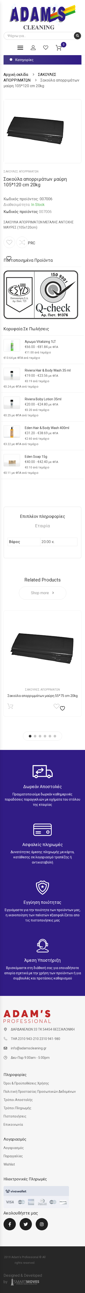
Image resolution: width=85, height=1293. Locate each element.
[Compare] (22, 242)
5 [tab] (50, 736)
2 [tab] (35, 736)
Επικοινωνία (13, 1124)
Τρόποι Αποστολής (18, 1100)
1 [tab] (30, 736)
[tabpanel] (42, 663)
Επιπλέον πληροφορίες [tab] (42, 516)
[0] (62, 48)
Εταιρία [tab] (42, 525)
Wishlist (9, 1164)
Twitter (26, 1227)
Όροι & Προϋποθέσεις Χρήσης (26, 1083)
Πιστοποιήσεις (15, 1116)
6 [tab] (55, 736)
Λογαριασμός (14, 1148)
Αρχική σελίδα (16, 74)
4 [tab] (45, 736)
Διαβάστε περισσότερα (10, 707)
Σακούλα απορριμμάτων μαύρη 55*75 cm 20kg (43, 696)
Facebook (10, 1227)
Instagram (42, 1227)
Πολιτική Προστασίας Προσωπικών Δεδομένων (40, 1091)
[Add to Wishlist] (9, 249)
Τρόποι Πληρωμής (17, 1108)
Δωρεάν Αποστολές (42, 786)
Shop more (40, 593)
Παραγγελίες (13, 1156)
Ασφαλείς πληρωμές (42, 844)
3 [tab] (40, 736)
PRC (31, 243)
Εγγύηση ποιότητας (42, 902)
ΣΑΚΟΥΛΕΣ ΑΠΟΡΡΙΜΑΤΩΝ (21, 171)
